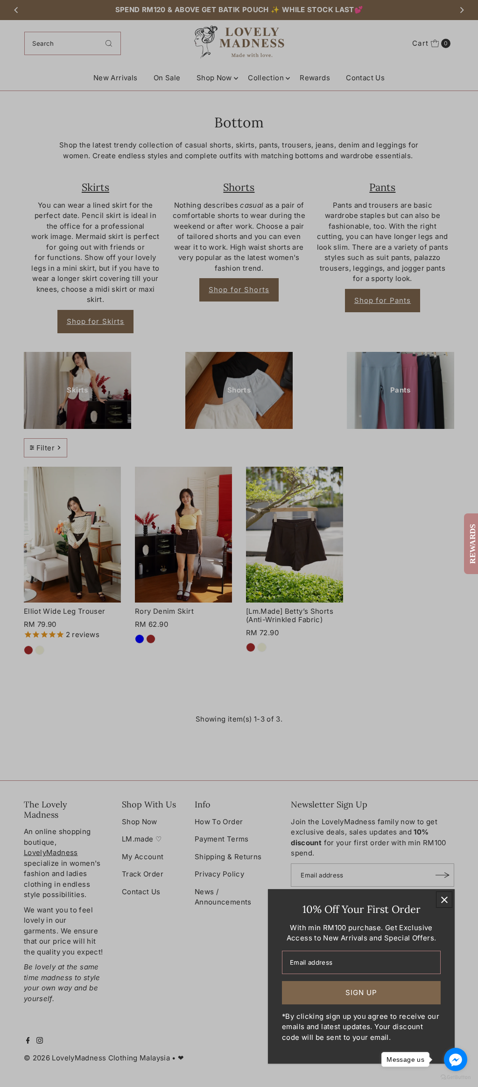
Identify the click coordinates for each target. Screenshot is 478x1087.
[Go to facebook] (455, 1059)
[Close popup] (444, 899)
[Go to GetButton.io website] (456, 1077)
